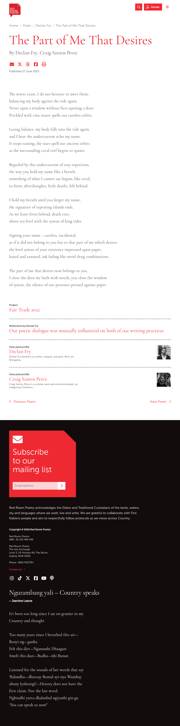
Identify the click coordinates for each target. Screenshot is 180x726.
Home (13, 25)
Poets (27, 25)
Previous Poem (23, 401)
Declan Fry (43, 25)
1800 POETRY (26, 562)
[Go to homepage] (15, 10)
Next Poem (159, 401)
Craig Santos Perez (28, 379)
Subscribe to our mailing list (32, 461)
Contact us (15, 569)
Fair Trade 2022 (24, 309)
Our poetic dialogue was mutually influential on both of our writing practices (86, 330)
